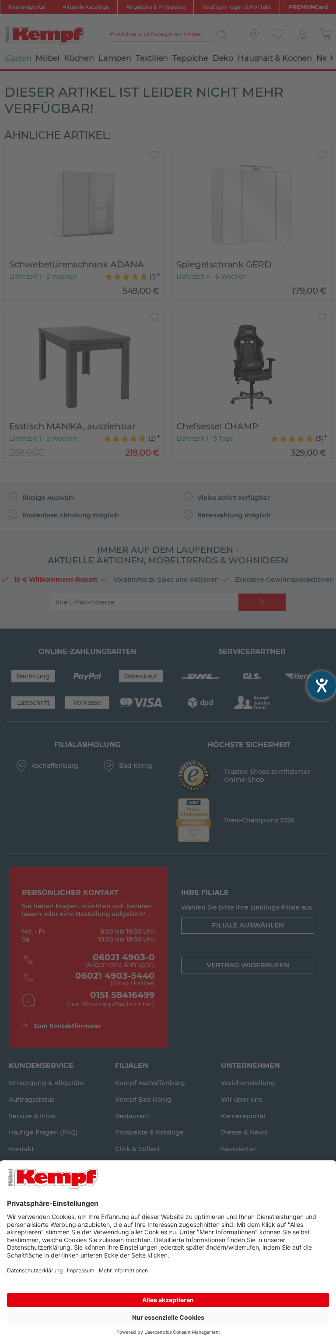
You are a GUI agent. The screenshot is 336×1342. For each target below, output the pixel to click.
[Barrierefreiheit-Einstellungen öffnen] (321, 685)
